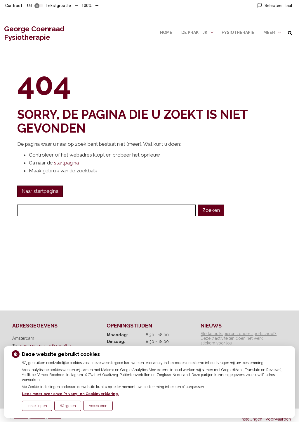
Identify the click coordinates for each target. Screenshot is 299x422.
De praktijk (194, 32)
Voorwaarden (278, 419)
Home (166, 32)
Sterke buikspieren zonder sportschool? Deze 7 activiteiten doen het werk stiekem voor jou (239, 338)
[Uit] (38, 5)
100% (86, 5)
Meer (269, 32)
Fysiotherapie (238, 32)
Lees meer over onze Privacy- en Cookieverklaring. (70, 394)
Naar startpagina (40, 191)
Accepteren (98, 406)
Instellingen (37, 406)
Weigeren (68, 406)
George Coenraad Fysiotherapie (34, 33)
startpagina (66, 163)
